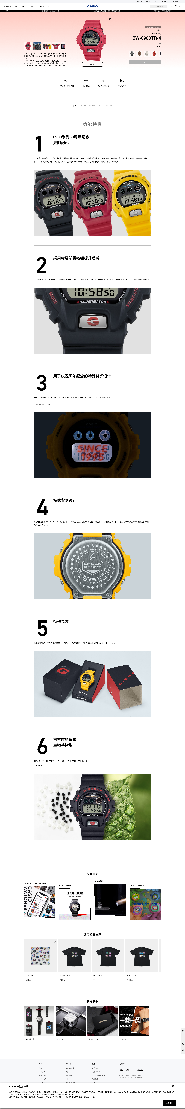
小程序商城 (7, 6)
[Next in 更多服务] (159, 1025)
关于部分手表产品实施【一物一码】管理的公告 (70, 11)
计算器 (32, 6)
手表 (16, 6)
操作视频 (108, 105)
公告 (156, 1)
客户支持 (164, 1)
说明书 (100, 105)
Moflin (49, 6)
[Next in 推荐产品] (159, 965)
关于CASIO (176, 1)
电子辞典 (41, 6)
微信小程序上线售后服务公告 (14, 11)
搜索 (165, 6)
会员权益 (139, 1)
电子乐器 (24, 6)
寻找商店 (92, 64)
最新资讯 (148, 1)
